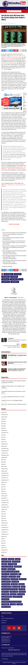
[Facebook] (9, 628)
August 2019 (4, 482)
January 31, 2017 (12, 356)
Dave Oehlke (17, 274)
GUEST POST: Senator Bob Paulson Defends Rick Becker (13, 404)
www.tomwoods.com (5, 639)
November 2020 (4, 450)
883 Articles (21, 297)
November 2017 (4, 529)
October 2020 (4, 453)
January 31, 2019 (12, 364)
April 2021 (3, 439)
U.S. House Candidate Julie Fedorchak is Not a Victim (13, 396)
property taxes (13, 591)
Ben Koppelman (16, 561)
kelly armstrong (6, 581)
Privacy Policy (4, 620)
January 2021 (4, 446)
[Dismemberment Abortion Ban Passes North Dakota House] (4, 363)
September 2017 (5, 534)
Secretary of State (17, 596)
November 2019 (4, 475)
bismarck (4, 564)
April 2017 (3, 545)
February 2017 (4, 550)
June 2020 (3, 459)
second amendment (6, 596)
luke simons (14, 279)
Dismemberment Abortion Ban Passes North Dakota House (17, 362)
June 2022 (3, 423)
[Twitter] (14, 628)
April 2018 (3, 518)
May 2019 (3, 489)
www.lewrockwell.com (5, 637)
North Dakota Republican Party (9, 589)
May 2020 (3, 462)
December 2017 (4, 527)
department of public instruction (10, 571)
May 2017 (3, 543)
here (13, 135)
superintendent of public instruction (11, 601)
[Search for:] (14, 11)
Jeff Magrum (14, 276)
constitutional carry (7, 566)
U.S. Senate (19, 604)
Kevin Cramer (15, 581)
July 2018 (3, 511)
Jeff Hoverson (14, 579)
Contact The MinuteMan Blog (7, 618)
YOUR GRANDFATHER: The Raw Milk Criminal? (17, 355)
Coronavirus (18, 566)
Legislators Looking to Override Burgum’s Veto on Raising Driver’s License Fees (17, 369)
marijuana (21, 584)
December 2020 (4, 448)
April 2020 (3, 464)
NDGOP (23, 586)
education (4, 576)
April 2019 (3, 491)
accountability (8, 274)
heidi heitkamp (5, 579)
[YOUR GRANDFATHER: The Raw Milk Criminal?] (4, 357)
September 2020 (5, 455)
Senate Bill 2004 (9, 58)
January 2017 (4, 552)
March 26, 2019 (11, 371)
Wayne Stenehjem (6, 606)
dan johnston (11, 569)
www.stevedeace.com (5, 640)
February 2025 (4, 414)
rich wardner (5, 594)
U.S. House (12, 604)
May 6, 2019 (4, 23)
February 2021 (4, 444)
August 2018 (4, 509)
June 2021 (3, 435)
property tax (5, 591)
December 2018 (4, 500)
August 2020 (4, 457)
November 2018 (4, 502)
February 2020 (4, 468)
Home (2, 616)
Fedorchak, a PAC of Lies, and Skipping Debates (11, 400)
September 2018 (5, 507)
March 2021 (4, 441)
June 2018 (3, 513)
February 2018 (4, 523)
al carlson (11, 559)
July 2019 (3, 484)
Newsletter (3, 622)
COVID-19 (4, 569)
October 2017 (4, 532)
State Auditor (5, 281)
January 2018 (4, 525)
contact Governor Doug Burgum (9, 63)
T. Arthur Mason (12, 23)
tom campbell (5, 604)
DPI (20, 574)
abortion (4, 559)
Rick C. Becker (21, 594)
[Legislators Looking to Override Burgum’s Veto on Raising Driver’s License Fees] (4, 370)
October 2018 (4, 504)
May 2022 (3, 425)
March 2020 (4, 466)
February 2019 (4, 495)
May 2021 (3, 437)
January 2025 (4, 417)
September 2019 (5, 480)
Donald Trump (5, 574)
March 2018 (4, 520)
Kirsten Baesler (5, 584)
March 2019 (4, 493)
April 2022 (3, 428)
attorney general (6, 561)
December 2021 (4, 432)
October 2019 (4, 477)
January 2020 (4, 471)
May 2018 (3, 516)
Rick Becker (13, 594)
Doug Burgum (5, 276)
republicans (22, 591)
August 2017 (4, 536)
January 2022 (4, 430)
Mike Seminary (16, 586)
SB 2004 (20, 279)
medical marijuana (6, 586)
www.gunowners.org (5, 642)
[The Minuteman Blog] (14, 6)
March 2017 (4, 547)
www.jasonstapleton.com (6, 636)
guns (18, 576)
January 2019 (4, 498)
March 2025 (4, 412)
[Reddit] (19, 628)
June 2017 (3, 541)
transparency (14, 281)
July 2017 (3, 538)
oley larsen (22, 589)
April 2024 (3, 421)
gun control (12, 576)
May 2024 (3, 419)
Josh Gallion (5, 279)
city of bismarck (12, 564)
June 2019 (3, 486)
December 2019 (4, 473)
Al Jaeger (18, 559)
